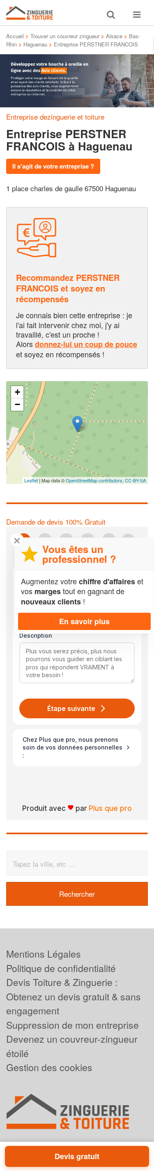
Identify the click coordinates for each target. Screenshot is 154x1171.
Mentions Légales (43, 953)
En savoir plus (84, 621)
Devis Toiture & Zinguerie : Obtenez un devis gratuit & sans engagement (73, 996)
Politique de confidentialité (61, 968)
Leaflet (31, 480)
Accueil (15, 36)
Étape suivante (71, 708)
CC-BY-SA (135, 480)
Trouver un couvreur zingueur (64, 36)
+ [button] (17, 392)
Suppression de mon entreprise (72, 1025)
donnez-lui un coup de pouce (86, 344)
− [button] (17, 404)
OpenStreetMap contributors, (95, 480)
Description (35, 635)
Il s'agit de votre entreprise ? (53, 166)
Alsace (114, 36)
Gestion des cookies (49, 1067)
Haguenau (35, 44)
